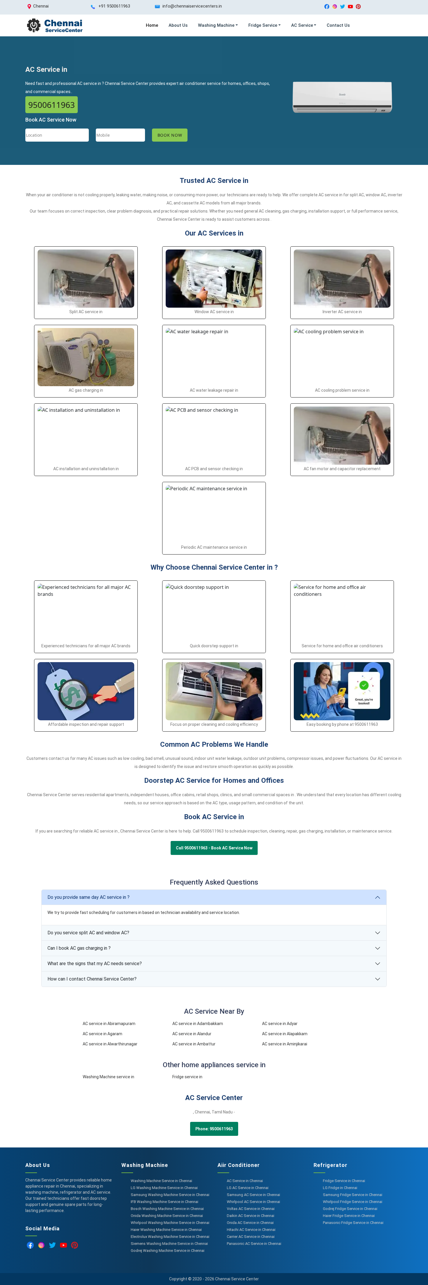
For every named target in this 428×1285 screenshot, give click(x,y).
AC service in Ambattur (193, 1044)
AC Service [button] (302, 25)
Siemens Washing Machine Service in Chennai (169, 1243)
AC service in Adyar (280, 1023)
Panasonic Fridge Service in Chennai (353, 1222)
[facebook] (327, 6)
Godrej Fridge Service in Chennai (350, 1208)
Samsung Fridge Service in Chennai (352, 1195)
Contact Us (338, 25)
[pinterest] (358, 6)
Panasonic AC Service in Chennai (254, 1243)
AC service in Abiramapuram (109, 1023)
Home (152, 25)
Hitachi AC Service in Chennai (251, 1229)
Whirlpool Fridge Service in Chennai (352, 1202)
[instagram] (335, 6)
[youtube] (350, 6)
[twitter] (342, 6)
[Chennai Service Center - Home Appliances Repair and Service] (54, 25)
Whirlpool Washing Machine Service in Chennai (170, 1222)
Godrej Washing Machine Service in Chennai (167, 1250)
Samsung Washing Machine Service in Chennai (170, 1195)
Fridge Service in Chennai (344, 1181)
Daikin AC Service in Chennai (250, 1215)
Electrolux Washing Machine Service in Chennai (170, 1236)
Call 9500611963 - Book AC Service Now (214, 848)
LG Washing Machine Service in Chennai (164, 1188)
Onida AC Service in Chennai (250, 1222)
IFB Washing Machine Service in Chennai (164, 1202)
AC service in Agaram (102, 1033)
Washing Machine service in (108, 1076)
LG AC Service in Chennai (247, 1188)
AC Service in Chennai (245, 1181)
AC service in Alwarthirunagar (110, 1044)
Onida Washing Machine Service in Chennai (167, 1215)
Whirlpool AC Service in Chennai (253, 1202)
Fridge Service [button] (262, 25)
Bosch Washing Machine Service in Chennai (167, 1208)
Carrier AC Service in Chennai (251, 1236)
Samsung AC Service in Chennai (253, 1195)
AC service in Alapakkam (284, 1033)
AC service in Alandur (191, 1033)
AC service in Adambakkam (197, 1023)
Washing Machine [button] (216, 25)
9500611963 (51, 104)
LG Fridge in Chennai (340, 1188)
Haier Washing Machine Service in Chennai (166, 1229)
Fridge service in (187, 1076)
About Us (178, 25)
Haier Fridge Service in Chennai (349, 1215)
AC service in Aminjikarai (284, 1044)
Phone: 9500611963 (214, 1129)
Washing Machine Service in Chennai (161, 1181)
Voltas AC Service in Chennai (251, 1208)
